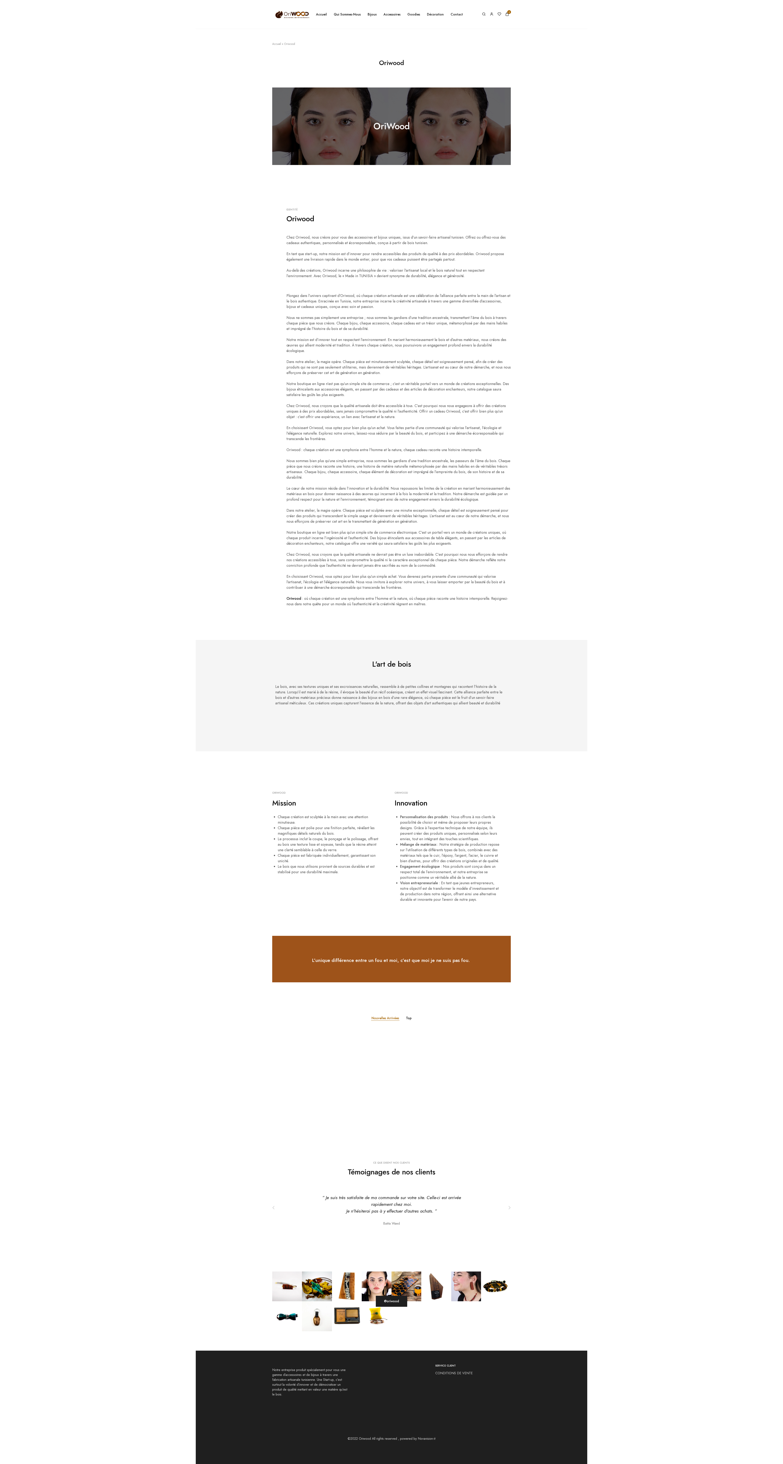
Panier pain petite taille (289, 1110)
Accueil (321, 14)
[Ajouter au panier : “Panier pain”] (381, 1092)
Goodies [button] (413, 14)
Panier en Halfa (442, 1110)
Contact (457, 14)
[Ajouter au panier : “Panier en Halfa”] (461, 1092)
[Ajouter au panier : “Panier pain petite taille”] (302, 1092)
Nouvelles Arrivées (385, 1018)
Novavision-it (426, 1438)
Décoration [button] (435, 14)
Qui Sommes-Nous (347, 14)
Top (408, 1018)
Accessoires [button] (392, 14)
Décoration (278, 1104)
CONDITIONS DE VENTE (454, 1373)
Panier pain (360, 1110)
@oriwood (391, 1301)
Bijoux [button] (372, 14)
